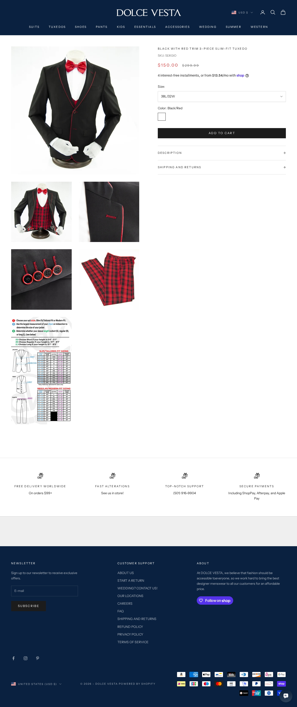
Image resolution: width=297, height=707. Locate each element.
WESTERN (259, 27)
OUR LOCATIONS (130, 596)
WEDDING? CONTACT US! (137, 588)
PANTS (102, 27)
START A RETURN (130, 580)
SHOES (81, 27)
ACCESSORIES (177, 27)
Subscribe (28, 606)
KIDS (121, 27)
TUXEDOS (57, 27)
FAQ (120, 611)
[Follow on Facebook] (13, 658)
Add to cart (222, 133)
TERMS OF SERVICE (132, 642)
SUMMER (233, 27)
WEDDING (207, 27)
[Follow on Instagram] (25, 658)
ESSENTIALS (145, 27)
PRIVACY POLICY (130, 634)
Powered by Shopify (137, 683)
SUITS (34, 27)
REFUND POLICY (130, 627)
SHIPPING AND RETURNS (136, 619)
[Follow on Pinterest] (37, 658)
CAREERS (124, 603)
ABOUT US (125, 573)
